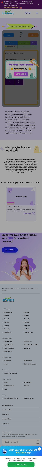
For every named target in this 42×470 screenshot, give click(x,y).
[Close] (39, 449)
